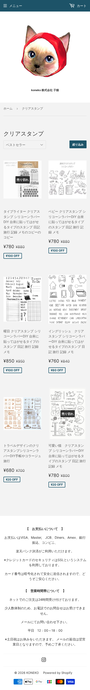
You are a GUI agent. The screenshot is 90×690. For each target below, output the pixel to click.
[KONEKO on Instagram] (44, 660)
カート (81, 6)
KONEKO (32, 673)
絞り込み (78, 144)
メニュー (15, 6)
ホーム (7, 108)
